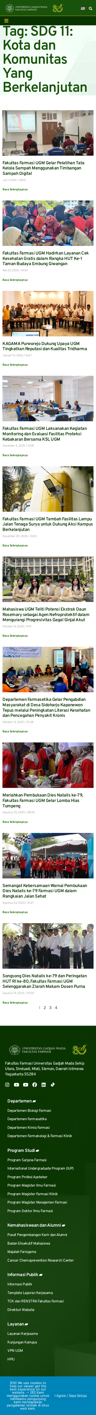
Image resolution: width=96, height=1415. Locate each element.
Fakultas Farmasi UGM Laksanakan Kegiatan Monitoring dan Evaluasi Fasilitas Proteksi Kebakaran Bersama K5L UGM (44, 434)
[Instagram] (7, 1084)
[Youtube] (16, 1084)
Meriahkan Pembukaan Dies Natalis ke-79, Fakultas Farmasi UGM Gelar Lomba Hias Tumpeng (42, 801)
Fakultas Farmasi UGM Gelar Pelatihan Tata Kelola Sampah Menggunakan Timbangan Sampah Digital (43, 168)
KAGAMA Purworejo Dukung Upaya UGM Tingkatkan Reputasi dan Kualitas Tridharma (44, 346)
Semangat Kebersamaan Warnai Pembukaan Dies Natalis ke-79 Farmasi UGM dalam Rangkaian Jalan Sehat (44, 891)
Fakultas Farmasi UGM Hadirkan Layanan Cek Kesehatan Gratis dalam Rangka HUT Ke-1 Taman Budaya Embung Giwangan (45, 259)
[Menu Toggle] (6, 20)
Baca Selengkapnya (15, 190)
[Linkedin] (43, 1084)
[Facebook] (34, 1084)
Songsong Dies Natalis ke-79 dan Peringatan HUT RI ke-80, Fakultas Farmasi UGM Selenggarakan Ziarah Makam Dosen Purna (44, 981)
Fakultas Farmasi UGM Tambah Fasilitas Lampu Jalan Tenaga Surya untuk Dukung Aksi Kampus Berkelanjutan (47, 524)
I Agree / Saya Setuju (71, 1396)
